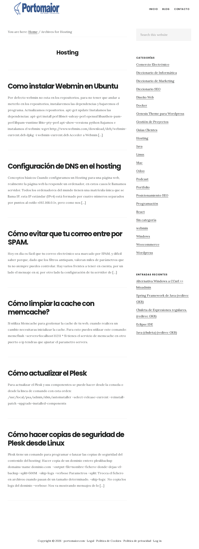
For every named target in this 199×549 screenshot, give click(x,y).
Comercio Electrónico (152, 64)
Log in (157, 541)
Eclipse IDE (144, 324)
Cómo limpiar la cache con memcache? (51, 308)
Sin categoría (146, 220)
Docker (141, 105)
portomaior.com (74, 541)
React (140, 212)
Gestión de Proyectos (152, 122)
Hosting (142, 138)
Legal (90, 541)
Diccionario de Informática (156, 73)
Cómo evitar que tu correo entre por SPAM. (65, 238)
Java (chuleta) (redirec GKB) (156, 332)
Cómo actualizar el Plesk (47, 373)
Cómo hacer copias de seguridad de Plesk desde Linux (66, 439)
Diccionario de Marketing (155, 81)
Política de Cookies (108, 541)
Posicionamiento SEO (152, 195)
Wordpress (144, 253)
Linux (140, 154)
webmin (142, 228)
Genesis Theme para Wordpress (160, 113)
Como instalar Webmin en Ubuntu (63, 86)
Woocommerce (147, 244)
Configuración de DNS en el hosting (64, 166)
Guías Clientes (146, 130)
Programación (147, 203)
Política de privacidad (137, 541)
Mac (139, 163)
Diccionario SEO (148, 89)
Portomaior (37, 8)
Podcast (142, 179)
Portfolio (143, 187)
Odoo (140, 171)
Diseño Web (145, 97)
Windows (143, 236)
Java (139, 146)
